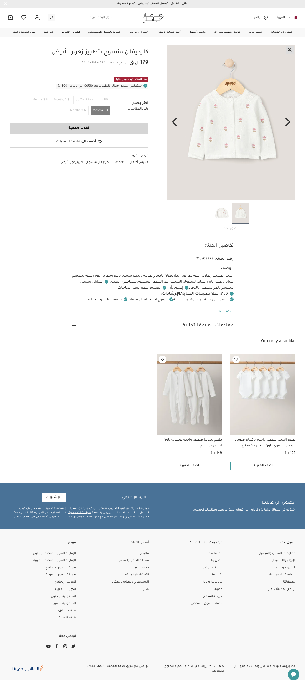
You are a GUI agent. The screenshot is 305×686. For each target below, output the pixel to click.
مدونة (218, 589)
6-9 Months (100, 110)
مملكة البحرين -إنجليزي (60, 568)
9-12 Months (78, 110)
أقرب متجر (215, 575)
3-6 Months (40, 100)
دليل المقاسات (138, 109)
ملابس (144, 553)
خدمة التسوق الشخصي (206, 603)
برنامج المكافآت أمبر (281, 589)
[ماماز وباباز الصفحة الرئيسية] (152, 18)
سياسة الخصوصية (79, 512)
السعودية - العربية (63, 603)
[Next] (174, 122)
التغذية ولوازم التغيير (135, 575)
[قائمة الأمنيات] (236, 359)
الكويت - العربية (65, 589)
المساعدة (215, 553)
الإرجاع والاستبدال (283, 560)
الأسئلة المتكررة (211, 568)
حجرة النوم (142, 568)
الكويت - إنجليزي (65, 582)
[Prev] (288, 122)
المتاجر (259, 17)
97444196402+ (21, 517)
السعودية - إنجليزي (63, 596)
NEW (104, 100)
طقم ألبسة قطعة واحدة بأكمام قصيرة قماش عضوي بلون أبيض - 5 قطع (264, 443)
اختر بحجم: (139, 103)
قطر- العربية (67, 618)
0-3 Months (61, 100)
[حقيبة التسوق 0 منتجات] (10, 18)
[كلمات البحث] (51, 17)
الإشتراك (53, 498)
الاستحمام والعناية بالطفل (130, 582)
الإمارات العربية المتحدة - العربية (54, 560)
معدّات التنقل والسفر (134, 560)
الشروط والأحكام (284, 568)
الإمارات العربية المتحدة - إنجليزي (54, 553)
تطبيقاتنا (289, 582)
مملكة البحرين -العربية (61, 575)
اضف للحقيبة (263, 465)
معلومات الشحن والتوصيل (277, 553)
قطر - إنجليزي (66, 610)
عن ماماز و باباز (212, 582)
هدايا (145, 589)
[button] (282, 32)
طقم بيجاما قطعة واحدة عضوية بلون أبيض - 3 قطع (192, 443)
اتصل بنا (216, 560)
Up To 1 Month (85, 100)
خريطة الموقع (212, 596)
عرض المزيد (226, 310)
